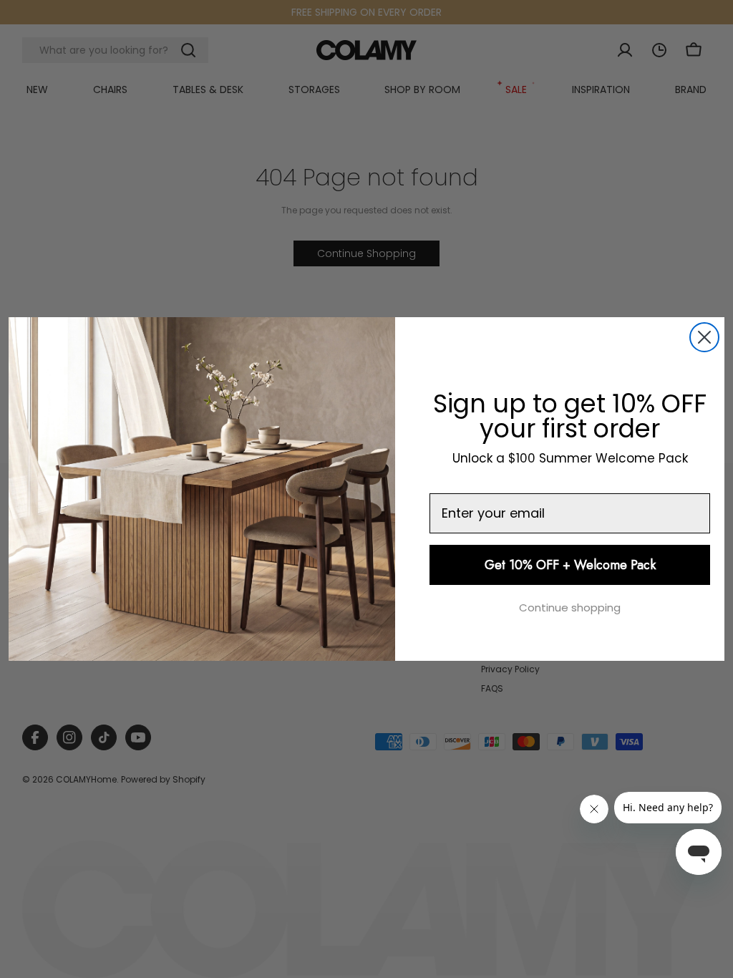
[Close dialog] (704, 337)
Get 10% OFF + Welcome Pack (570, 565)
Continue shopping (570, 607)
